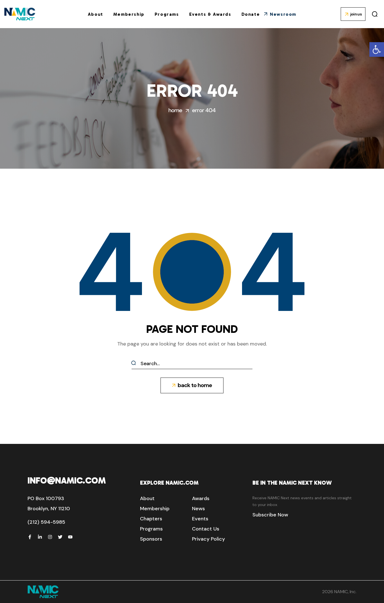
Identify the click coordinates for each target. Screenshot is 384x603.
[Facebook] (30, 537)
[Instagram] (50, 537)
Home (175, 110)
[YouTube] (70, 537)
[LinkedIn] (40, 537)
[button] (376, 49)
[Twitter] (60, 537)
